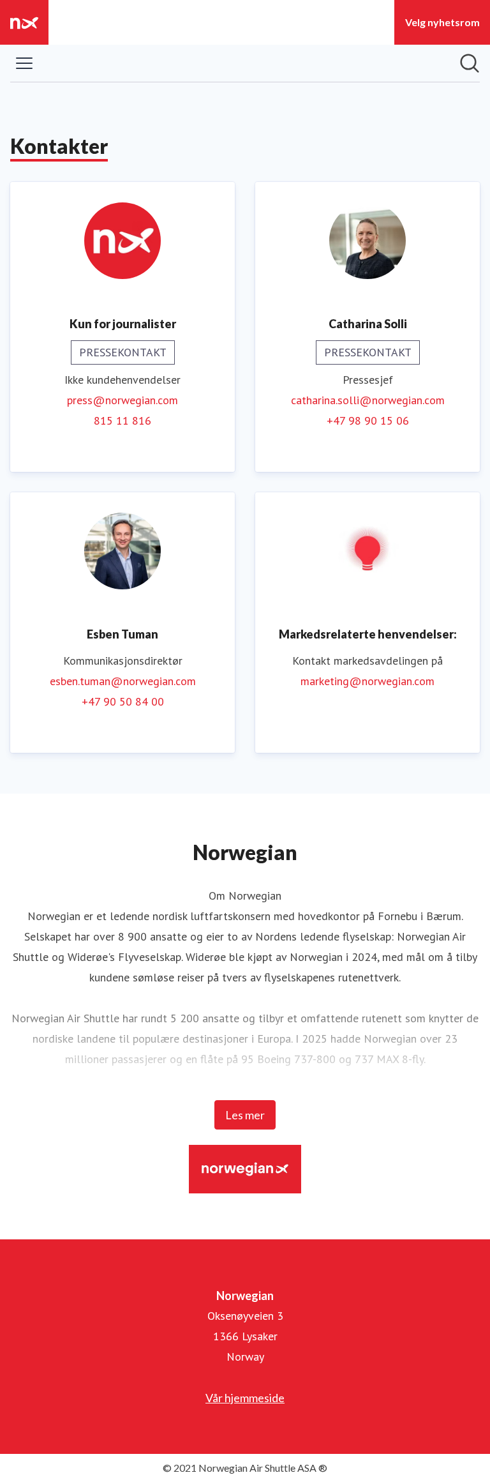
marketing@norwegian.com (367, 681)
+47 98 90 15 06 (368, 420)
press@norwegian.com (122, 400)
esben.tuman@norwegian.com (123, 681)
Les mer (245, 1115)
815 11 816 (122, 420)
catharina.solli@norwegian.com (368, 400)
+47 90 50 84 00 (123, 701)
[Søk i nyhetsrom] (469, 63)
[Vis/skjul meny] (24, 63)
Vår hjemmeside (245, 1398)
